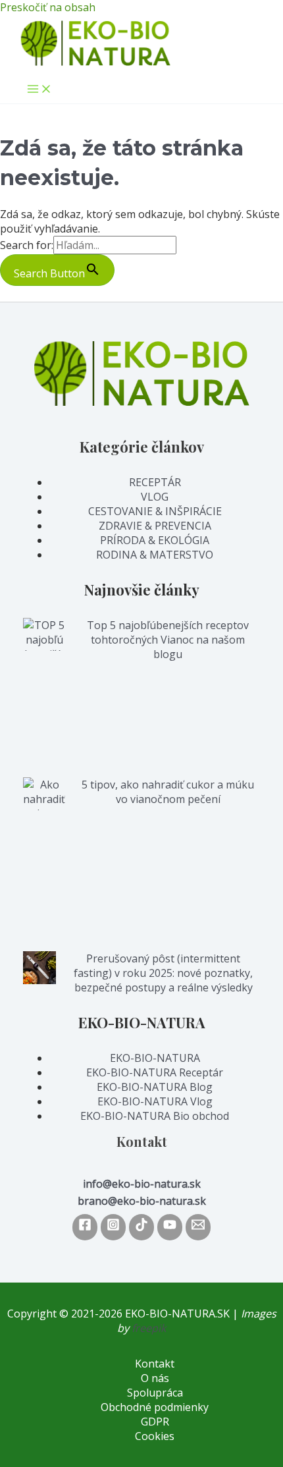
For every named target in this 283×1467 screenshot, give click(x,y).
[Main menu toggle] (39, 89)
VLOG (154, 496)
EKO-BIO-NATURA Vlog (155, 1101)
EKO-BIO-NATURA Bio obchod (154, 1116)
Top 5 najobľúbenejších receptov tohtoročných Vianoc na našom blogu (168, 639)
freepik (149, 1328)
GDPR (155, 1421)
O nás (155, 1378)
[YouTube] (169, 1227)
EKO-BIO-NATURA (155, 1058)
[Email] (198, 1227)
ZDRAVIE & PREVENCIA (155, 525)
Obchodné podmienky (155, 1407)
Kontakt (154, 1363)
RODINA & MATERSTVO (154, 554)
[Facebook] (84, 1227)
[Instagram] (113, 1227)
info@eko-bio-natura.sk (142, 1183)
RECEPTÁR (155, 482)
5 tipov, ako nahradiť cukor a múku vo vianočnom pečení (168, 791)
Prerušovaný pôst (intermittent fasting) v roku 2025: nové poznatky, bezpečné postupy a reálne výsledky (163, 973)
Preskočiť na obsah (47, 7)
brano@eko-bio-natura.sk (142, 1201)
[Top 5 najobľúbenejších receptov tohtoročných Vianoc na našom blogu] (44, 697)
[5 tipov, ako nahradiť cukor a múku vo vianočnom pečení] (44, 864)
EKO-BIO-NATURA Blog (155, 1087)
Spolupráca (155, 1392)
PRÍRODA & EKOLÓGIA (154, 540)
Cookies (154, 1436)
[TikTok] (141, 1227)
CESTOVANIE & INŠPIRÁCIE (155, 511)
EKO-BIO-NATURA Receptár (154, 1072)
